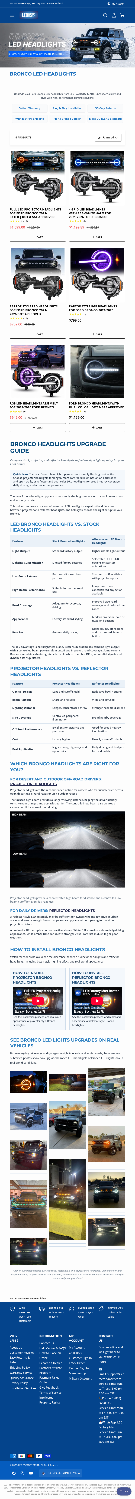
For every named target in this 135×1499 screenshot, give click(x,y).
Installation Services (23, 1388)
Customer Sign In (80, 1358)
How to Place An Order (50, 1355)
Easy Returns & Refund (20, 1360)
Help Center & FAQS (52, 1348)
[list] (67, 1314)
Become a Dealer (50, 1363)
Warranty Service (21, 1373)
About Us (16, 1348)
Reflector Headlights (72, 911)
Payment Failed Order (49, 1380)
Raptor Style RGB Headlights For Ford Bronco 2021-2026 (93, 308)
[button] (12, 15)
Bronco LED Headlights (32, 1298)
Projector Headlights (33, 784)
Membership (77, 1373)
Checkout (75, 1353)
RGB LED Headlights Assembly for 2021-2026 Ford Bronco (34, 405)
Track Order (77, 1363)
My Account (118, 3)
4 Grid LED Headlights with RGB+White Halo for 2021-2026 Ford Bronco (90, 213)
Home (13, 1298)
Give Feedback (49, 1387)
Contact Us (46, 1343)
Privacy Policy (19, 1383)
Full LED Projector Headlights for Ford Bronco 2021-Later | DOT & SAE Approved (35, 213)
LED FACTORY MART (28, 1465)
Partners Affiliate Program (50, 1370)
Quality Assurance (22, 1378)
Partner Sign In (79, 1368)
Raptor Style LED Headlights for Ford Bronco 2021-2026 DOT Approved (33, 310)
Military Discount (80, 1379)
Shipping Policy (20, 1367)
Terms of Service (50, 1393)
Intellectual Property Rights (49, 1400)
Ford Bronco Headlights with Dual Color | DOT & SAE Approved (96, 405)
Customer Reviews (22, 1353)
